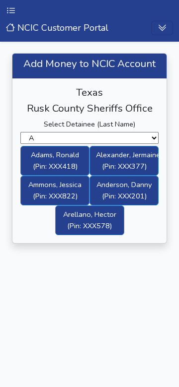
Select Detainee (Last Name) (89, 124)
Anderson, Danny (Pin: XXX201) (124, 190)
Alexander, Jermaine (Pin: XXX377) (127, 160)
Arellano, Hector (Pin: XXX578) (89, 220)
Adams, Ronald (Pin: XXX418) (55, 160)
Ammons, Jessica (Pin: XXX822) (55, 190)
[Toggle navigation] (162, 28)
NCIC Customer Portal (61, 28)
